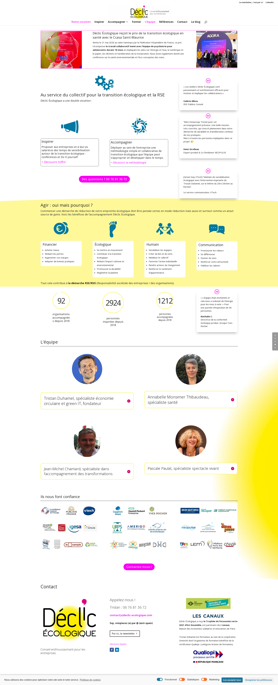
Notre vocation (81, 22)
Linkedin (270, 2)
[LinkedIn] (117, 650)
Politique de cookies (90, 680)
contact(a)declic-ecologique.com (131, 615)
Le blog (195, 22)
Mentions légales (118, 644)
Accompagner (116, 22)
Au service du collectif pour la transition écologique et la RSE (103, 95)
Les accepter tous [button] (232, 680)
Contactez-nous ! (139, 567)
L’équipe (150, 22)
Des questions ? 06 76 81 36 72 (104, 179)
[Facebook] (112, 650)
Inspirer (99, 22)
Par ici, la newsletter (123, 633)
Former (136, 22)
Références (166, 22)
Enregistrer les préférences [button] (258, 680)
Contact (182, 22)
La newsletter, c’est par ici (251, 2)
